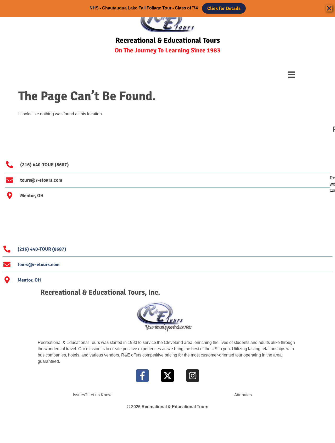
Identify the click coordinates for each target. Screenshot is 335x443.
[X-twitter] (167, 375)
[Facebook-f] (142, 375)
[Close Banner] (329, 8)
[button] (291, 74)
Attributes (243, 395)
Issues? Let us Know (92, 395)
